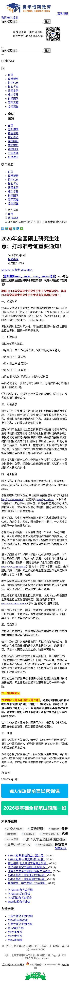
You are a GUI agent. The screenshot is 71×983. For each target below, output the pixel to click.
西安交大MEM (51, 834)
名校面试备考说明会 (20, 897)
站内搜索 (6, 21)
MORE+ (61, 848)
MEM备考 (14, 269)
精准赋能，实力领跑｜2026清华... (27, 883)
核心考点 (13, 86)
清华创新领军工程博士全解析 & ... (28, 867)
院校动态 (13, 218)
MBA (30, 269)
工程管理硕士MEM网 (20, 916)
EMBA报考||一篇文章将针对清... (26, 859)
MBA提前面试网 (17, 920)
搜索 (47, 21)
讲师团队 (13, 98)
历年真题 (13, 102)
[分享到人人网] (18, 228)
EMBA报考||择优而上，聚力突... (26, 855)
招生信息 (13, 82)
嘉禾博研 (13, 78)
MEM (4, 269)
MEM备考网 (15, 932)
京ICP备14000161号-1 (13, 964)
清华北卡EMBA (18, 845)
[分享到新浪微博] (10, 228)
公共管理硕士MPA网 (20, 924)
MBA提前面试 (45, 844)
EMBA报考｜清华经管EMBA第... (27, 879)
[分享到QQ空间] (6, 228)
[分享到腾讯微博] (14, 228)
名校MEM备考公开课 (20, 889)
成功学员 (13, 94)
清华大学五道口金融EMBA (45, 839)
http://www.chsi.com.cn (13, 566)
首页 (10, 75)
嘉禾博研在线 (16, 928)
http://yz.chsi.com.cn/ (12, 499)
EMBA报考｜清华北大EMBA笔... (27, 875)
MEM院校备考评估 (19, 901)
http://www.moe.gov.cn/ (13, 603)
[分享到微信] (21, 228)
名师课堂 (13, 106)
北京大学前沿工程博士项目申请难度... (30, 871)
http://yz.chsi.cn (45, 499)
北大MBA (55, 829)
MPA (23, 269)
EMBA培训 (12, 839)
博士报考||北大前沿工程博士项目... (28, 863)
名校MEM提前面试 (19, 893)
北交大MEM (14, 828)
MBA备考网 (15, 939)
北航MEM (11, 834)
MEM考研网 (15, 936)
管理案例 (13, 90)
